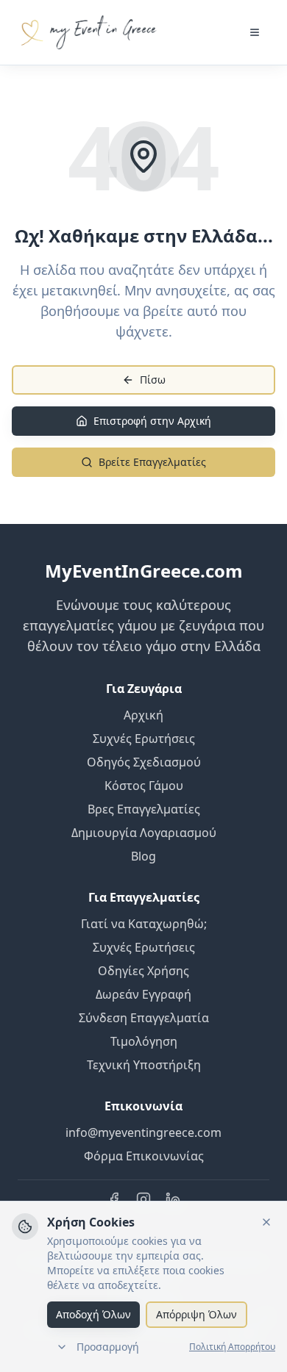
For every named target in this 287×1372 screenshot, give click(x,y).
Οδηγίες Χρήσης (143, 971)
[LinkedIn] (173, 1199)
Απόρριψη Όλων (196, 1314)
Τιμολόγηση (143, 1041)
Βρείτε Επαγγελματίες (152, 462)
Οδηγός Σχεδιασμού (144, 762)
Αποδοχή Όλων (93, 1314)
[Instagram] (143, 1199)
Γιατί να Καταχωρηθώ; (144, 924)
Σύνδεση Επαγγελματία (144, 1018)
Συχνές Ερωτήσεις (144, 738)
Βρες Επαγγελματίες (144, 809)
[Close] (266, 1222)
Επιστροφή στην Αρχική (152, 421)
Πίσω (153, 380)
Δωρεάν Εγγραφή (143, 994)
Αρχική (143, 715)
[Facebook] (114, 1199)
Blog (143, 856)
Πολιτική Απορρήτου (232, 1347)
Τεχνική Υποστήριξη (144, 1065)
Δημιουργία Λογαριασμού (143, 833)
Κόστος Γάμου (143, 785)
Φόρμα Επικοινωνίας (144, 1156)
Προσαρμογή (108, 1347)
